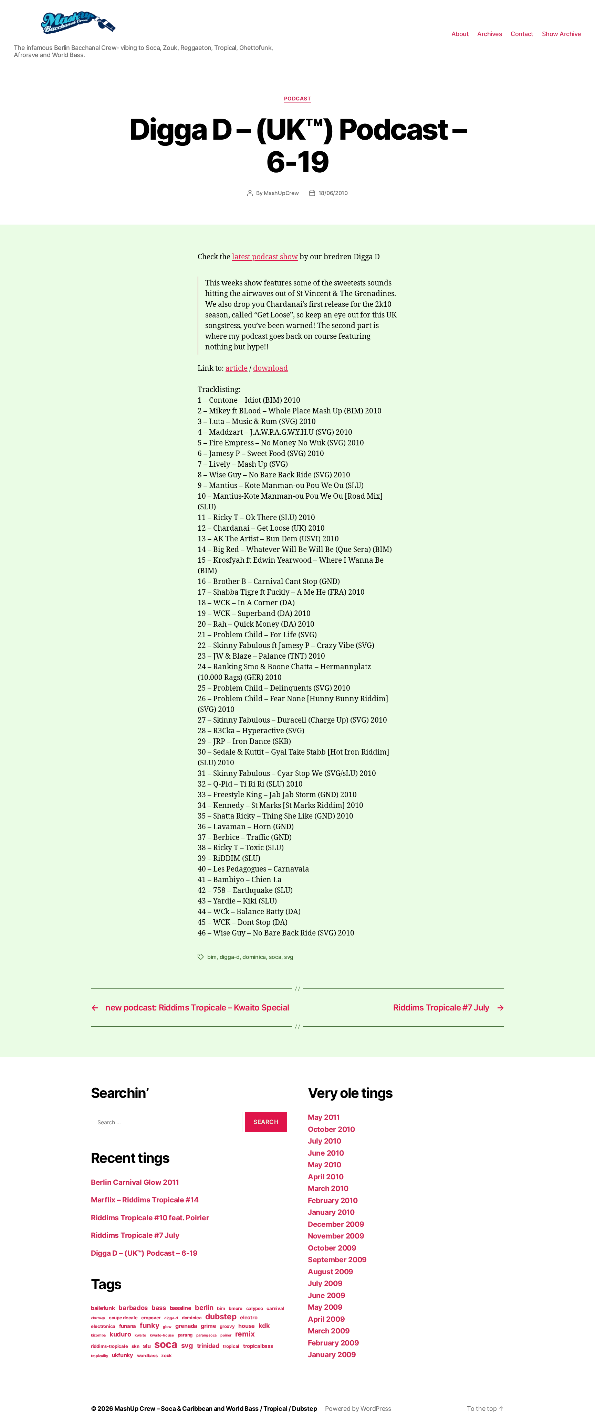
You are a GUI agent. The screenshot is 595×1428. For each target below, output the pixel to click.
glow (167, 1326)
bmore (235, 1308)
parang (185, 1335)
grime (208, 1325)
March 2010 (328, 1188)
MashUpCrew (281, 193)
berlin (204, 1307)
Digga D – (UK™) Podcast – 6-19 (144, 1253)
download (270, 368)
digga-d (230, 956)
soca (275, 956)
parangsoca (206, 1335)
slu (146, 1345)
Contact (522, 33)
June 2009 (326, 1295)
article (237, 368)
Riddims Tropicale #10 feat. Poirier (150, 1217)
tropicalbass (258, 1346)
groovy (227, 1326)
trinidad (208, 1345)
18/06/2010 (333, 193)
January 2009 (332, 1354)
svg (288, 956)
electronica (103, 1326)
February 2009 (333, 1343)
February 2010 (333, 1200)
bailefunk (103, 1308)
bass (159, 1307)
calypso (254, 1308)
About (460, 33)
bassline (180, 1308)
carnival (275, 1308)
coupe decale (123, 1317)
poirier (225, 1335)
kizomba (98, 1335)
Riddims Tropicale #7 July (135, 1235)
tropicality (99, 1356)
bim (212, 956)
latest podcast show (265, 257)
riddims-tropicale (109, 1346)
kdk (264, 1325)
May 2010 (324, 1164)
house (246, 1325)
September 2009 (337, 1259)
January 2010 (331, 1212)
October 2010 (331, 1129)
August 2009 (330, 1271)
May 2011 (324, 1117)
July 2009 (325, 1283)
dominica (254, 956)
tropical (231, 1346)
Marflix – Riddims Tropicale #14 (145, 1200)
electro (248, 1318)
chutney (98, 1318)
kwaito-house (162, 1335)
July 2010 (324, 1141)
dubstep (220, 1316)
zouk (166, 1355)
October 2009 (332, 1248)
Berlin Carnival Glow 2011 (135, 1182)
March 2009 (328, 1331)
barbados (133, 1307)
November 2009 (336, 1236)
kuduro (120, 1334)
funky (149, 1325)
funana (127, 1326)
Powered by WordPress (358, 1408)
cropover (150, 1317)
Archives (489, 33)
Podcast (297, 99)
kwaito (140, 1335)
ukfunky (122, 1355)
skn (135, 1346)
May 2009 (325, 1307)
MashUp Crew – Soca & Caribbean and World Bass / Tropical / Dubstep (215, 1408)
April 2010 (325, 1176)
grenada (186, 1325)
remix (245, 1334)
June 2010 (326, 1153)
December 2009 (336, 1224)
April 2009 (326, 1319)
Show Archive (561, 33)
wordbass (147, 1355)
